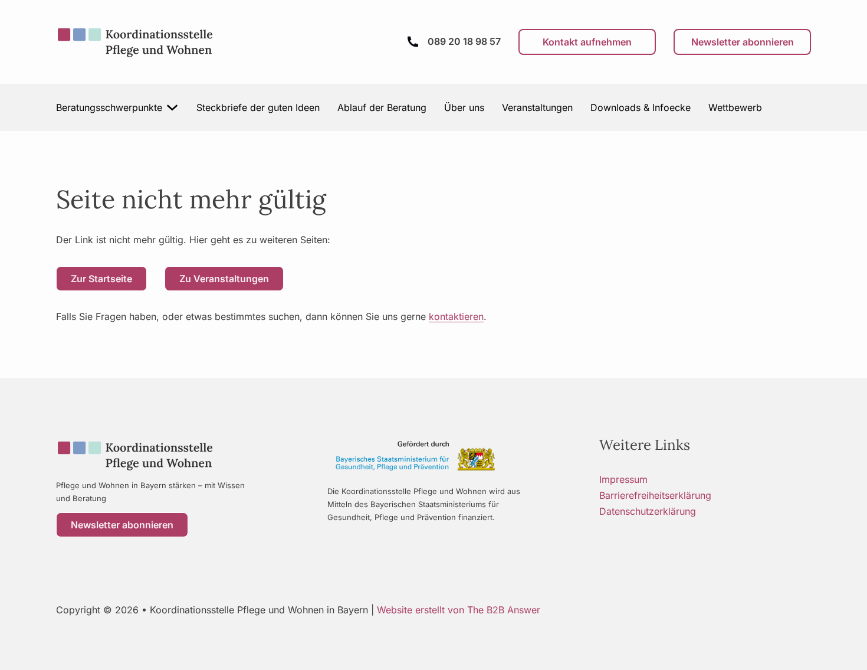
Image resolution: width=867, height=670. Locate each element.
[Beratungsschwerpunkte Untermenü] (173, 107)
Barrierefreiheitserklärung (655, 495)
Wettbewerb (735, 107)
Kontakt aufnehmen (587, 42)
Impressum (623, 479)
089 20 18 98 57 (464, 41)
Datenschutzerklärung (647, 511)
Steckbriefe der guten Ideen (258, 107)
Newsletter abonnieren (742, 42)
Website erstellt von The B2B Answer (458, 610)
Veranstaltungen (537, 107)
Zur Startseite (101, 279)
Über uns (464, 107)
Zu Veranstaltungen (224, 279)
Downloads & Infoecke (640, 107)
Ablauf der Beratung (381, 107)
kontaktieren (456, 316)
